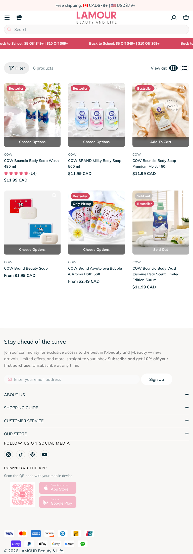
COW (8, 154)
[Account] (174, 18)
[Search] (9, 29)
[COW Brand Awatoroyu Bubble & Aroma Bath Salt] (96, 219)
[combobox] (96, 29)
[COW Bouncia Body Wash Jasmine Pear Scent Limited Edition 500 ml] (160, 219)
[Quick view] (54, 87)
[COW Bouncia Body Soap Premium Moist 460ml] (160, 111)
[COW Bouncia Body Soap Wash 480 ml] (32, 111)
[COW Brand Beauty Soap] (32, 219)
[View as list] (184, 68)
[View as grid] (173, 68)
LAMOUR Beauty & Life (41, 550)
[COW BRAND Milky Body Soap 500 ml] (96, 111)
